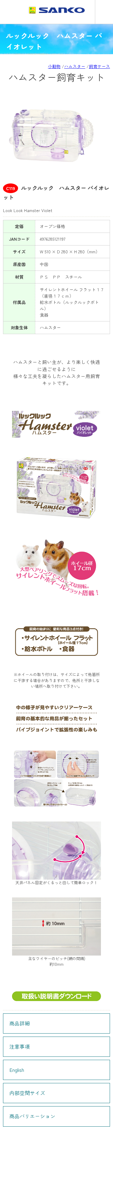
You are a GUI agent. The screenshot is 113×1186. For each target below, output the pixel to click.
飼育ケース (99, 66)
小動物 (54, 66)
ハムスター (74, 66)
